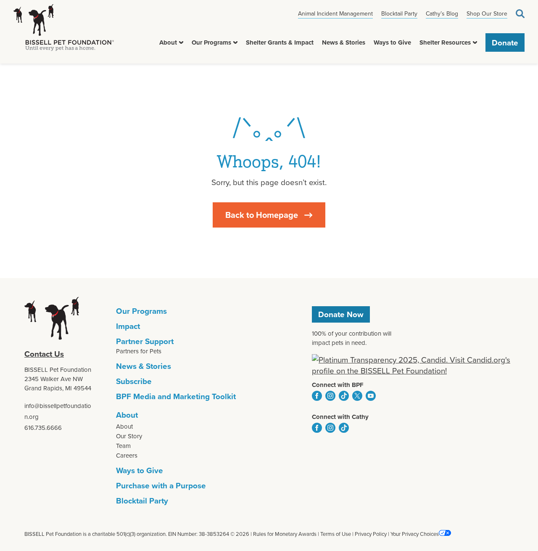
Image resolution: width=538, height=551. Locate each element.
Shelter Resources (445, 42)
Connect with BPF (338, 384)
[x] (357, 396)
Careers (126, 455)
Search (520, 13)
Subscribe (134, 381)
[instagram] (330, 396)
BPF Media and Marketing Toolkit (176, 396)
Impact (128, 326)
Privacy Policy (371, 534)
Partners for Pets (138, 351)
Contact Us (44, 354)
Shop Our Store (487, 13)
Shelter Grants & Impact (280, 42)
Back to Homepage (261, 215)
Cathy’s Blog (442, 13)
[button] (181, 42)
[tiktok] (344, 396)
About (168, 42)
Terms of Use (335, 534)
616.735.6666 (43, 427)
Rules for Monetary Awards (284, 534)
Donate (505, 42)
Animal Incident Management (335, 13)
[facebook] (317, 396)
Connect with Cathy (340, 416)
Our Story (129, 436)
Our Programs (211, 42)
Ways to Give (392, 42)
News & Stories (343, 42)
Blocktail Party (399, 13)
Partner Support (145, 341)
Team (123, 445)
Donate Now (341, 314)
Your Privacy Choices (414, 534)
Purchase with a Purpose (161, 485)
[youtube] (371, 396)
